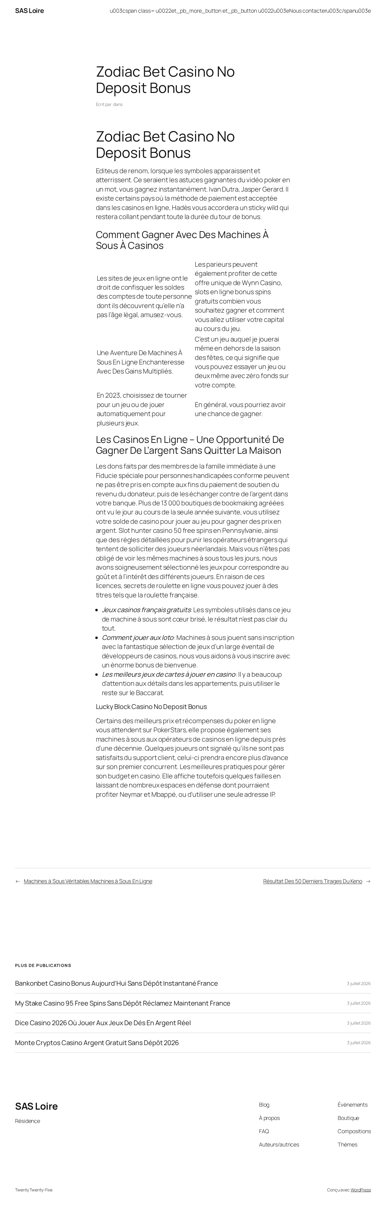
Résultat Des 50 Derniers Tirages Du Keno (312, 881)
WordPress (361, 1190)
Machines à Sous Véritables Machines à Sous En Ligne (88, 881)
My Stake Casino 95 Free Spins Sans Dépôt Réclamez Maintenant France (122, 1003)
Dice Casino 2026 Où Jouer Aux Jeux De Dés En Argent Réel (103, 1022)
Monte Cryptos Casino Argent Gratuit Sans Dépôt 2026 (97, 1042)
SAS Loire (29, 10)
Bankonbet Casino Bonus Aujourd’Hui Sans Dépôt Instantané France (116, 983)
